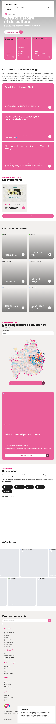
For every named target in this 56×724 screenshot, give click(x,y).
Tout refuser (23, 721)
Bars (5, 668)
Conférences (7, 686)
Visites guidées (7, 684)
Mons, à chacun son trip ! (12, 32)
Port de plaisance (8, 642)
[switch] (6, 14)
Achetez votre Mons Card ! (26, 455)
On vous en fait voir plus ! (27, 215)
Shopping (6, 635)
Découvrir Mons (14, 383)
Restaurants (7, 666)
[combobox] (28, 333)
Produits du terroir (8, 673)
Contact (6, 700)
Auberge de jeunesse (9, 657)
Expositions (7, 681)
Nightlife (6, 637)
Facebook (20, 487)
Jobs (5, 699)
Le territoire (7, 646)
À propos (6, 695)
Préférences (36, 721)
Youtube (41, 487)
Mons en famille (8, 644)
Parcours (6, 640)
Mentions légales (8, 719)
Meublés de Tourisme (9, 655)
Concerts (6, 682)
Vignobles (6, 671)
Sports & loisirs (7, 639)
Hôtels (5, 653)
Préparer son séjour (9, 697)
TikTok (30, 487)
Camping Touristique (9, 659)
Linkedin (8, 491)
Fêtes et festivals (8, 688)
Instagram (8, 487)
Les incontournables (9, 632)
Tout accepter (49, 721)
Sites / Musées (7, 633)
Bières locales (7, 670)
